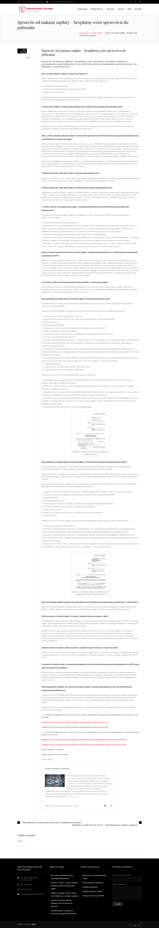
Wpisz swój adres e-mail (122, 875)
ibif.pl (34, 924)
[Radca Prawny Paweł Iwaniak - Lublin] (36, 9)
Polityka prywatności (90, 887)
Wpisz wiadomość (120, 884)
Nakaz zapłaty (97, 33)
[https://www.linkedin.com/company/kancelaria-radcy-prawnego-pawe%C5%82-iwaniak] (135, 2)
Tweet (19, 841)
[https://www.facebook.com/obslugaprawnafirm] (131, 2)
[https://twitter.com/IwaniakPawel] (140, 2)
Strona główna (85, 33)
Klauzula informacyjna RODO (93, 896)
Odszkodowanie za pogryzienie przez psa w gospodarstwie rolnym (51, 822)
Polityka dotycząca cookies (92, 891)
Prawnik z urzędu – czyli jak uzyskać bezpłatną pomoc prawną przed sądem (64, 886)
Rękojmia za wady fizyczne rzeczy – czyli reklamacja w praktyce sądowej (105, 825)
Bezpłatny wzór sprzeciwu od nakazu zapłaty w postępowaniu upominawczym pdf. (75, 727)
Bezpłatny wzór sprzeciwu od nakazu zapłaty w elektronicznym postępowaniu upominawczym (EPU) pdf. (84, 745)
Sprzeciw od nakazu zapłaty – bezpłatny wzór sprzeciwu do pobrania (62, 903)
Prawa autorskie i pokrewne (93, 883)
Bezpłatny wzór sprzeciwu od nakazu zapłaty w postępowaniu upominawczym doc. (75, 722)
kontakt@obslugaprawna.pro (65, 2)
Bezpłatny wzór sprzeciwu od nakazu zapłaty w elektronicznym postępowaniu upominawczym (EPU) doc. (84, 740)
